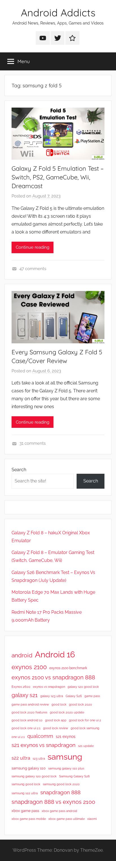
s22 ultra (21, 758)
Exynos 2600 (21, 687)
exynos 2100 (29, 667)
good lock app (55, 720)
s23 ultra (39, 758)
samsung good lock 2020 (61, 784)
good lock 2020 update (67, 712)
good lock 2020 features (29, 712)
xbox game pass (25, 811)
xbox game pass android (59, 811)
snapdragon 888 (60, 792)
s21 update (86, 745)
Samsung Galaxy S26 (74, 776)
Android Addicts (58, 12)
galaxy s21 (25, 695)
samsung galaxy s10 (29, 768)
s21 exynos (65, 736)
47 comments (32, 268)
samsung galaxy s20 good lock (34, 776)
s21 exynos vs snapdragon (43, 745)
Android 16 (55, 654)
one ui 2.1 (18, 736)
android (22, 655)
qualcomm (40, 736)
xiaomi (92, 818)
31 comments (32, 443)
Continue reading (32, 247)
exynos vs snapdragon (49, 687)
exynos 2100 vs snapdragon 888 (53, 677)
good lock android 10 (27, 720)
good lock (59, 704)
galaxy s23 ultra (51, 696)
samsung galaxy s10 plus (66, 768)
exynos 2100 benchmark (68, 668)
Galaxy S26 (74, 696)
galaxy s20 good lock (83, 687)
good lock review (55, 728)
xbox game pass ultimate (66, 818)
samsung (65, 757)
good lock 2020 (80, 704)
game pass (92, 696)
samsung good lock (26, 784)
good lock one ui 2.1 (26, 728)
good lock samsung (85, 728)
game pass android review (30, 704)
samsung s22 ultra (25, 793)
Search (19, 469)
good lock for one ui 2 (85, 720)
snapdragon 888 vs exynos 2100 (53, 801)
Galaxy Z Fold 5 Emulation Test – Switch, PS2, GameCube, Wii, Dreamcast (58, 177)
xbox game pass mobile (29, 819)
